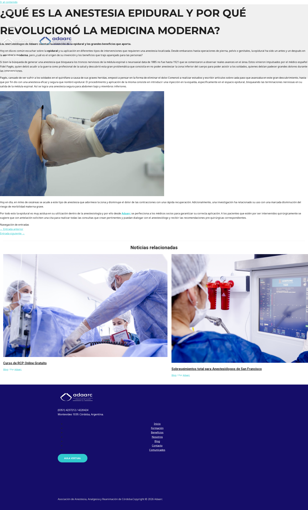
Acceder (11, 72)
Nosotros (12, 27)
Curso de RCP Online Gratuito (25, 363)
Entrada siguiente (12, 233)
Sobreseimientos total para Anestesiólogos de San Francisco (216, 369)
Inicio (10, 11)
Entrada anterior (11, 229)
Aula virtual (72, 458)
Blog (5, 369)
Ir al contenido (8, 2)
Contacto (12, 64)
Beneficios (13, 56)
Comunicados (157, 450)
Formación (13, 19)
